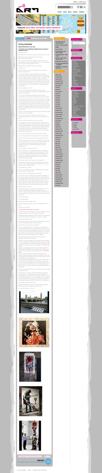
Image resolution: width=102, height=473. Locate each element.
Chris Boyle (75, 85)
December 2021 (59, 112)
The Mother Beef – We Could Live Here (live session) (30, 456)
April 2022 (58, 106)
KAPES (74, 61)
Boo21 (74, 98)
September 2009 (59, 160)
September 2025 (59, 83)
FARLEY (75, 103)
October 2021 (59, 116)
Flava (69, 12)
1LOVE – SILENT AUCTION (61, 45)
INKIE (74, 82)
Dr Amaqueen (76, 93)
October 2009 (59, 158)
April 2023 (58, 99)
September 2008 (59, 183)
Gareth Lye (75, 72)
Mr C (74, 77)
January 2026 (59, 79)
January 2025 (59, 91)
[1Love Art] (27, 8)
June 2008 (58, 185)
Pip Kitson (75, 74)
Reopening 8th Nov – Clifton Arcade (62, 55)
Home (60, 12)
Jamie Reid (75, 107)
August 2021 (58, 120)
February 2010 (59, 149)
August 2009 (58, 162)
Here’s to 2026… (59, 49)
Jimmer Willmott (76, 71)
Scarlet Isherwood (77, 75)
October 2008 (59, 181)
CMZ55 (74, 113)
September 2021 (59, 118)
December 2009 (59, 154)
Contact (75, 2)
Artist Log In (82, 2)
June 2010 (58, 141)
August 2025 (58, 85)
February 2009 (59, 174)
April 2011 (58, 124)
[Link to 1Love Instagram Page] (78, 7)
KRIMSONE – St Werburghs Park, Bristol (62, 67)
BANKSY (75, 101)
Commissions (76, 129)
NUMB (57, 47)
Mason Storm (76, 115)
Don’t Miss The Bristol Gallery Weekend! (60, 42)
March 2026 (58, 74)
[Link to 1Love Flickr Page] (84, 7)
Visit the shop (74, 54)
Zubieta (74, 99)
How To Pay (75, 122)
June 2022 (58, 104)
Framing (75, 127)
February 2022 (59, 108)
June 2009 (58, 166)
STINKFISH (75, 83)
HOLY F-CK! (47, 456)
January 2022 (59, 110)
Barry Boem (75, 96)
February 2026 (59, 77)
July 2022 (58, 102)
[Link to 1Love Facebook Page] (81, 7)
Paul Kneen (75, 63)
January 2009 (59, 177)
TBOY (74, 78)
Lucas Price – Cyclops (78, 106)
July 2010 (58, 139)
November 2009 (59, 156)
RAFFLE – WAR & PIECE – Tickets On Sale (61, 59)
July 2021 (58, 122)
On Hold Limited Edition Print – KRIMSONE (62, 64)
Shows (75, 12)
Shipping (75, 125)
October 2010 (59, 133)
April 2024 (58, 95)
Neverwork (75, 64)
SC (73, 104)
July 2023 (58, 97)
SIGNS (74, 68)
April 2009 (58, 170)
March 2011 (58, 127)
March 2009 (58, 172)
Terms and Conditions (21, 470)
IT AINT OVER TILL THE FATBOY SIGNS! (61, 52)
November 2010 (59, 131)
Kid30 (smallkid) (76, 109)
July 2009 (58, 164)
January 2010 (59, 152)
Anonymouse (76, 66)
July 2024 (58, 93)
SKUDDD (75, 80)
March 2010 (58, 147)
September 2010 (59, 135)
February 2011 (59, 129)
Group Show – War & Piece (61, 61)
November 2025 (59, 81)
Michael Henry (76, 69)
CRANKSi (75, 92)
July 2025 (58, 87)
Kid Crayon (75, 95)
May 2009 (58, 168)
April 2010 (58, 145)
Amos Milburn (29, 209)
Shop (65, 12)
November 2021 (59, 114)
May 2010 (58, 143)
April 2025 (58, 89)
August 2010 (58, 137)
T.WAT (74, 112)
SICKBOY (75, 110)
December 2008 (59, 179)
